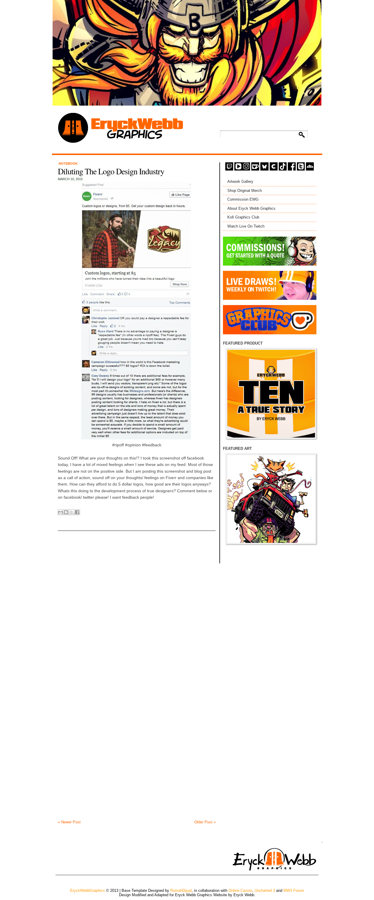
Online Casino (240, 890)
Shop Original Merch (244, 190)
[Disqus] (137, 595)
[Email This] (60, 512)
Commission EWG (243, 199)
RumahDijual (181, 890)
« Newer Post (69, 822)
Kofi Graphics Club (243, 217)
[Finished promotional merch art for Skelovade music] (271, 499)
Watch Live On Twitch (245, 226)
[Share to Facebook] (77, 512)
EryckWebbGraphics (87, 890)
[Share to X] (72, 512)
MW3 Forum (293, 890)
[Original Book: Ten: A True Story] (271, 393)
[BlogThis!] (66, 512)
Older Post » (205, 822)
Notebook (68, 163)
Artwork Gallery (240, 181)
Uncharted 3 (264, 890)
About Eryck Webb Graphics (251, 208)
